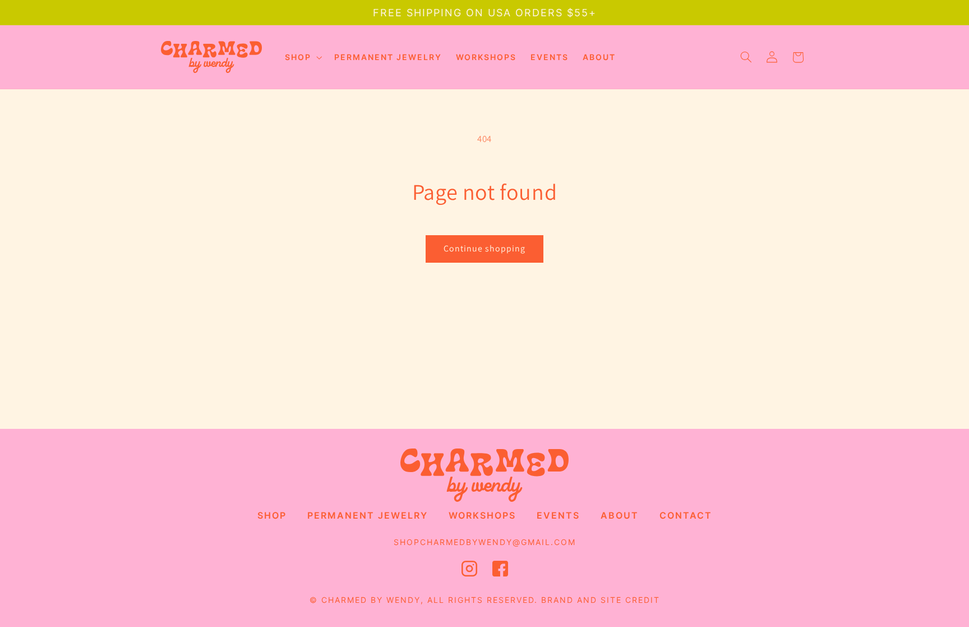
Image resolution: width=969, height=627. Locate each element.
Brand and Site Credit (600, 600)
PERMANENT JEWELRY (367, 515)
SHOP (272, 515)
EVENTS (558, 515)
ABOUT (620, 515)
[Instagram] (469, 572)
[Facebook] (500, 572)
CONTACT (685, 515)
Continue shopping (485, 248)
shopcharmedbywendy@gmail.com (485, 542)
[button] (302, 57)
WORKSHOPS (482, 515)
